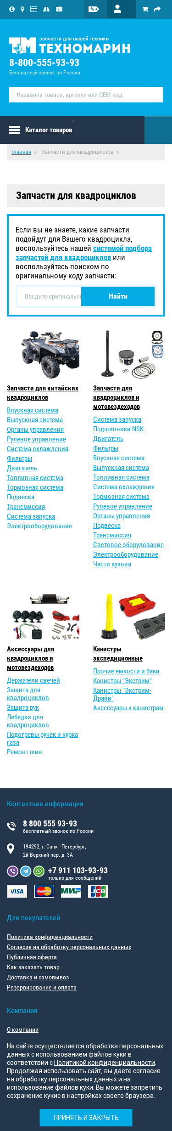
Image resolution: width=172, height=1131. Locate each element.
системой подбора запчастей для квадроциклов (84, 252)
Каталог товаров (48, 130)
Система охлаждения (37, 449)
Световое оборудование (128, 545)
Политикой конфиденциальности (104, 1062)
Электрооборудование (39, 526)
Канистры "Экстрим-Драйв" (122, 694)
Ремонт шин (24, 752)
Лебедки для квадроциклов (28, 721)
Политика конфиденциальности (50, 936)
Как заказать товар (33, 967)
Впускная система (32, 410)
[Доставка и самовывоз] (46, 9)
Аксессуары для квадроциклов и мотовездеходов (30, 658)
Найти (118, 296)
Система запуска (31, 516)
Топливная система (35, 478)
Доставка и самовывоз (38, 977)
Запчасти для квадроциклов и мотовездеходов (116, 397)
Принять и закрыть (86, 1117)
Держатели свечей (33, 680)
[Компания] (12, 9)
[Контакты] (22, 9)
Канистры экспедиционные (118, 653)
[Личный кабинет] (121, 9)
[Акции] (99, 9)
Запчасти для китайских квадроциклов (42, 393)
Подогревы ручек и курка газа (42, 738)
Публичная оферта (32, 957)
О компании (23, 1029)
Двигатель (22, 468)
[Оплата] (33, 9)
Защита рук (23, 707)
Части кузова (112, 564)
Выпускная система (35, 420)
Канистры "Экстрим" (122, 681)
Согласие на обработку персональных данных (69, 947)
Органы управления (35, 429)
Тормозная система (35, 487)
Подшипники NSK (118, 429)
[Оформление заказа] (157, 9)
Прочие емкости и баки (126, 671)
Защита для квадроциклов (28, 694)
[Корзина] (145, 9)
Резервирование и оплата (42, 987)
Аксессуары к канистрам (128, 708)
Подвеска (20, 497)
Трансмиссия (26, 507)
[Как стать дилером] (59, 9)
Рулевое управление (36, 439)
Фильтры (19, 458)
